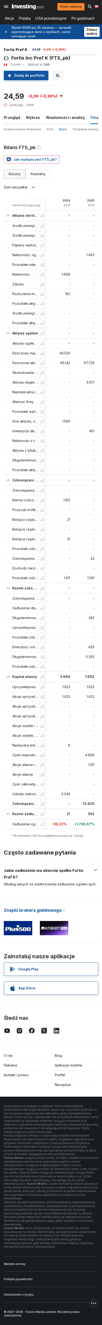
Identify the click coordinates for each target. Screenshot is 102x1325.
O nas (8, 1055)
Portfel (60, 1075)
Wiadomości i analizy (65, 117)
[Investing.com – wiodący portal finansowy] (28, 6)
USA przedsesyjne (51, 18)
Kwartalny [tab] (38, 174)
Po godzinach (83, 18)
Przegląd (12, 117)
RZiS (50, 129)
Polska (25, 18)
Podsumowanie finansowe (22, 129)
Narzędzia (63, 1085)
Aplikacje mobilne (68, 1065)
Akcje (9, 18)
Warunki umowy (15, 1264)
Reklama (10, 1065)
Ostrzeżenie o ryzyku (19, 1294)
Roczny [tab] (15, 174)
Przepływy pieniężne (87, 129)
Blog (58, 1055)
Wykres (33, 117)
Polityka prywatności (18, 1279)
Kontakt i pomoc (16, 1075)
